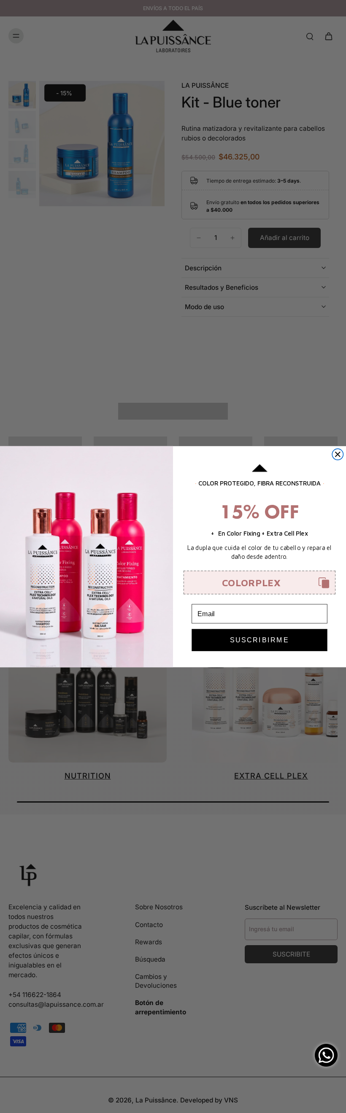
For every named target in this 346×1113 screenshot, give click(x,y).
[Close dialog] (337, 454)
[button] (260, 583)
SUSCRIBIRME (259, 640)
